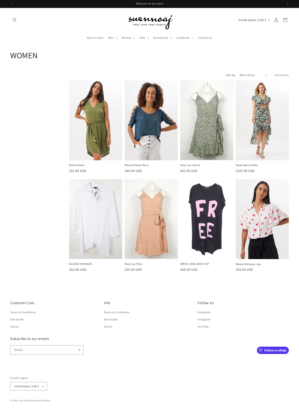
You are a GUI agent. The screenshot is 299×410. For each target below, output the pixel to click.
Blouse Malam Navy (136, 165)
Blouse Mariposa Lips (248, 264)
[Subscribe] (78, 350)
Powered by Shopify (40, 400)
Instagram (204, 319)
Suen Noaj (24, 400)
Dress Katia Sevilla (247, 165)
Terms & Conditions (23, 312)
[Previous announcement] (11, 4)
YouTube (203, 326)
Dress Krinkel (76, 165)
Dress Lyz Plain (133, 264)
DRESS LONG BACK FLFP (194, 264)
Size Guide (17, 319)
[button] (14, 19)
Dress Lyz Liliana (190, 165)
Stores (14, 326)
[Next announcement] (287, 4)
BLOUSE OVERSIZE (80, 264)
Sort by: (231, 75)
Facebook (204, 312)
